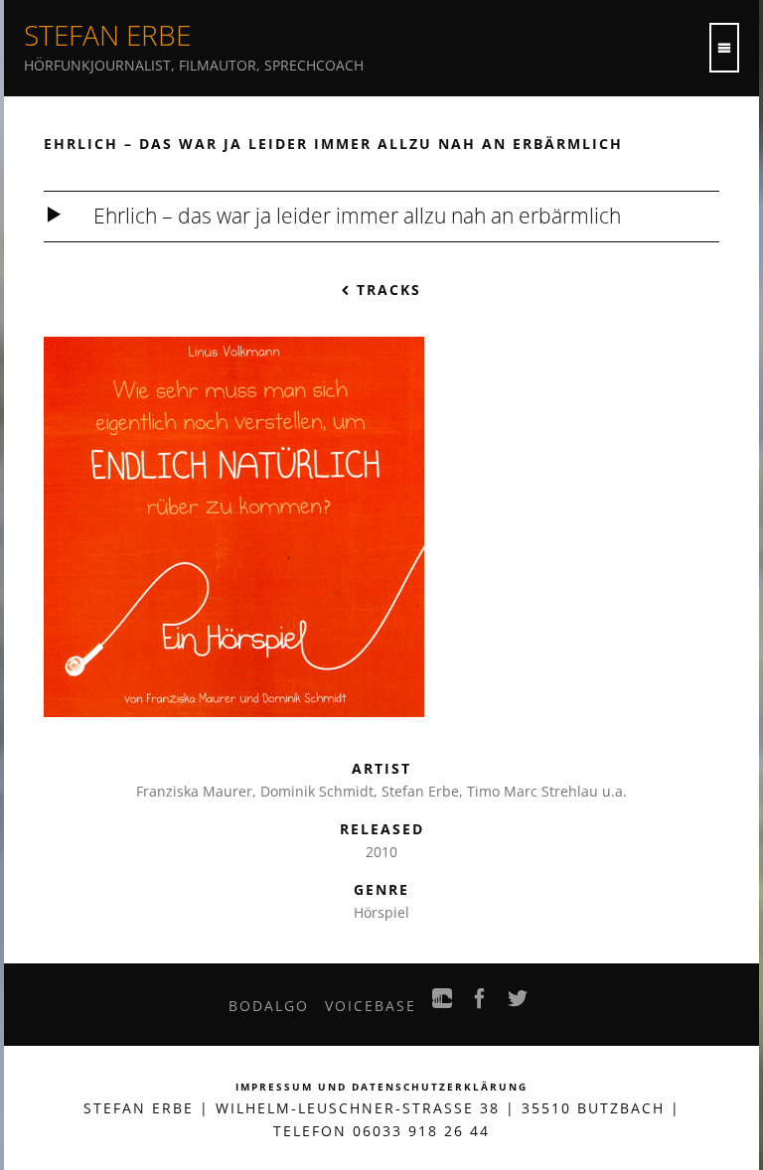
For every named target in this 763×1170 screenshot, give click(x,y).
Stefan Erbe (107, 35)
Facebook (481, 1004)
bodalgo (269, 1005)
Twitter (518, 1004)
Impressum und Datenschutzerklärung (381, 1087)
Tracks (386, 289)
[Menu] (724, 48)
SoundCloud (443, 1004)
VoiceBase (370, 1005)
